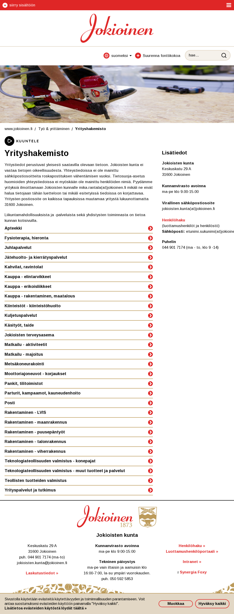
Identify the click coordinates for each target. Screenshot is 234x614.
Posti (10, 403)
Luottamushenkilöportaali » (192, 551)
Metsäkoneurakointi (24, 364)
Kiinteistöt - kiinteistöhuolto (33, 306)
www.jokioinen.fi (18, 129)
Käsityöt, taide (19, 325)
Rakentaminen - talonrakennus (35, 441)
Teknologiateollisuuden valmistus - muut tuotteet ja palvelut (65, 470)
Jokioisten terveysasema (29, 335)
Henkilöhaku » (192, 546)
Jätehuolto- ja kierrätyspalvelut (36, 257)
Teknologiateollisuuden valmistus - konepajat (50, 461)
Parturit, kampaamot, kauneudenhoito (42, 393)
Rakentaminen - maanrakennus (36, 422)
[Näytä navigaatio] (229, 5)
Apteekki (13, 228)
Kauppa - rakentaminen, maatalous (40, 296)
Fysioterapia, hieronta (26, 238)
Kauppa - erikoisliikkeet (28, 286)
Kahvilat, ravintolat (24, 267)
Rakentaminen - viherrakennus (35, 451)
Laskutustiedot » (42, 573)
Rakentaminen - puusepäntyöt (35, 432)
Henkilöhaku (173, 220)
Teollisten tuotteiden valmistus (35, 480)
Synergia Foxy (193, 572)
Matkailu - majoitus (24, 354)
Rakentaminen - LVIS (25, 412)
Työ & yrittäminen (53, 129)
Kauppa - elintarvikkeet (28, 276)
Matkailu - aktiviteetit (26, 344)
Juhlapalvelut (18, 247)
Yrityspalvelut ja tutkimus (30, 490)
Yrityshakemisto (90, 129)
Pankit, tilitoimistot (24, 383)
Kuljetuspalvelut (21, 315)
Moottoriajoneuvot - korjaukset (35, 373)
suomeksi (119, 56)
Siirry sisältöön (22, 5)
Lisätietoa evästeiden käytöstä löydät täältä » (46, 608)
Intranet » (192, 562)
